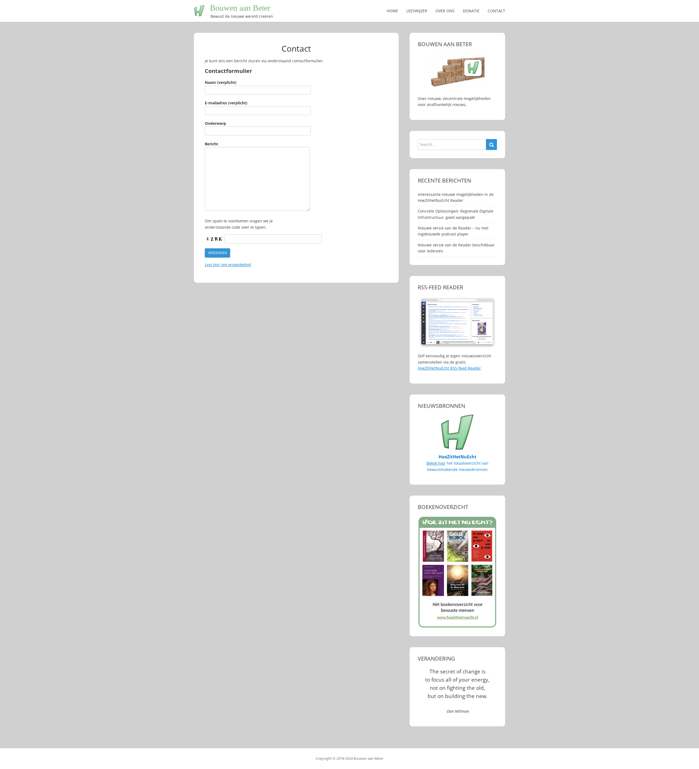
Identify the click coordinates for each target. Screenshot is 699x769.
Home (392, 10)
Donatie (471, 10)
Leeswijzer (416, 10)
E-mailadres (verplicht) (226, 102)
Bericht (211, 143)
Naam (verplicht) (220, 82)
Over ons (445, 10)
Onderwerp (215, 123)
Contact (496, 10)
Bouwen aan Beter (240, 7)
